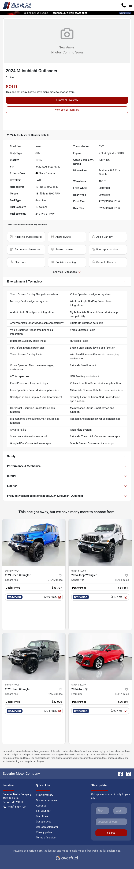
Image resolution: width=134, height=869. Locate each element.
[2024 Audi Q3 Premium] (100, 656)
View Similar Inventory (67, 109)
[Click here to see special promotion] (67, 12)
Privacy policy (44, 832)
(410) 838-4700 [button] (16, 806)
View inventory (44, 794)
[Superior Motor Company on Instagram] (127, 774)
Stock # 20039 (78, 684)
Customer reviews (46, 800)
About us (41, 805)
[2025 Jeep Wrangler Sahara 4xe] (33, 656)
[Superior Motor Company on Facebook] (119, 774)
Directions (42, 816)
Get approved (43, 821)
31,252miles (55, 579)
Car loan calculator (47, 827)
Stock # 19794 (12, 570)
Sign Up (111, 832)
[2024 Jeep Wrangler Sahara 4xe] (33, 542)
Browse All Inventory (67, 100)
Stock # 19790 (12, 684)
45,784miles (121, 579)
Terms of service (45, 837)
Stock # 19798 (78, 570)
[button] (123, 5)
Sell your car (43, 810)
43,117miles (121, 694)
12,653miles (55, 694)
